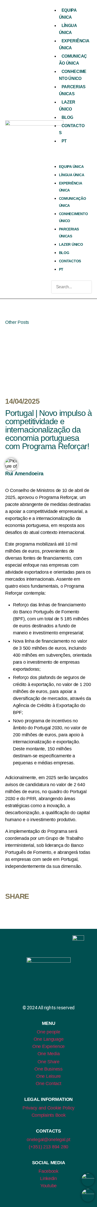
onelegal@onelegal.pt (48, 1139)
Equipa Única (71, 166)
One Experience (48, 1046)
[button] (70, 155)
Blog (67, 117)
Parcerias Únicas (69, 232)
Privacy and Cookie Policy (48, 1107)
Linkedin (48, 1178)
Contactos (70, 261)
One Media (49, 1053)
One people (48, 1031)
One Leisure (48, 1076)
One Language (49, 1039)
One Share (48, 1061)
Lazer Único (71, 244)
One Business (48, 1069)
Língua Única (71, 175)
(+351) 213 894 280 (48, 1146)
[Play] (48, 358)
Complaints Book (49, 1115)
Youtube (48, 1185)
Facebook (48, 1171)
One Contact (48, 1083)
